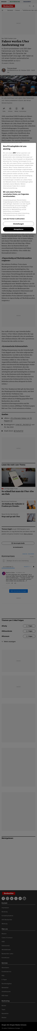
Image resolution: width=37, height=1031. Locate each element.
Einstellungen (18, 224)
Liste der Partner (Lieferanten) (14, 219)
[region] (18, 188)
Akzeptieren (18, 229)
